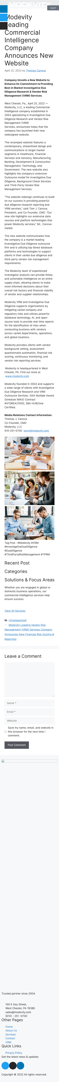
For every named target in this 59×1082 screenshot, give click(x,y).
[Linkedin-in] (20, 1065)
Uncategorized (17, 620)
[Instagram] (4, 26)
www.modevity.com (17, 376)
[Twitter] (4, 17)
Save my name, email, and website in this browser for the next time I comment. (30, 731)
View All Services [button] (15, 610)
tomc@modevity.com (36, 430)
